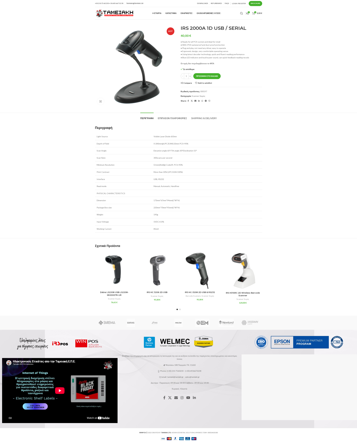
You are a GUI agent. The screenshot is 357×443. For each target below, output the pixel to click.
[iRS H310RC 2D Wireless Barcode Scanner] (242, 270)
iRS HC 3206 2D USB (157, 292)
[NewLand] (226, 323)
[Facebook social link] (188, 101)
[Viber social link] (209, 101)
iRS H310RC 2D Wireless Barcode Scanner (243, 294)
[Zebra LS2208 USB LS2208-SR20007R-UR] (114, 270)
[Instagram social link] (182, 398)
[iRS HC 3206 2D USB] (157, 270)
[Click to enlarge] (100, 101)
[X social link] (192, 101)
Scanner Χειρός (198, 96)
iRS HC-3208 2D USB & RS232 (200, 292)
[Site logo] (114, 13)
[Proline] (178, 323)
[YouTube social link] (188, 398)
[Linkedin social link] (199, 101)
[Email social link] (195, 101)
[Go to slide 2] (180, 309)
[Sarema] (107, 323)
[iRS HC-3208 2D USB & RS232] (200, 270)
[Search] (241, 13)
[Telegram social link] (206, 101)
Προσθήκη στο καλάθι (207, 76)
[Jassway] (250, 323)
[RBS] (155, 323)
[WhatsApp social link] (202, 101)
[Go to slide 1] (177, 309)
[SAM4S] (131, 323)
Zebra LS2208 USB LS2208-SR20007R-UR (114, 293)
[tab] (147, 117)
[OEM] (202, 323)
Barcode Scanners (193, 296)
